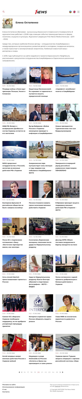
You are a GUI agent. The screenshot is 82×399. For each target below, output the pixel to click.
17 (28, 372)
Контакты (6, 392)
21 (42, 372)
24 (53, 372)
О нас (4, 389)
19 (35, 372)
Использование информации (13, 387)
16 (25, 372)
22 (46, 372)
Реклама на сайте (9, 384)
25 (57, 372)
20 (39, 372)
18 (31, 372)
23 (49, 372)
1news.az (57, 386)
